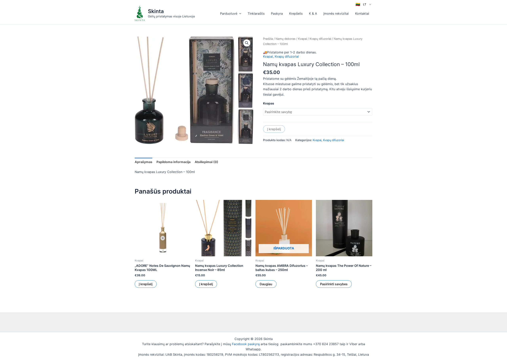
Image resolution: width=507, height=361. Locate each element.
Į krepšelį (274, 129)
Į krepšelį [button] (145, 284)
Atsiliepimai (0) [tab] (206, 162)
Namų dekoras (285, 39)
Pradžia (268, 39)
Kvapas (268, 103)
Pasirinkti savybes (334, 284)
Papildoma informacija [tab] (173, 162)
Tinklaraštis (256, 13)
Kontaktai (362, 13)
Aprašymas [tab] (143, 162)
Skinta (156, 11)
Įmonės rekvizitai (336, 13)
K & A (313, 13)
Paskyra (277, 13)
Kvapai (302, 39)
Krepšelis (296, 13)
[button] (239, 13)
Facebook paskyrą (246, 344)
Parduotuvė (228, 13)
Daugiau (266, 284)
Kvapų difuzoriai (320, 39)
